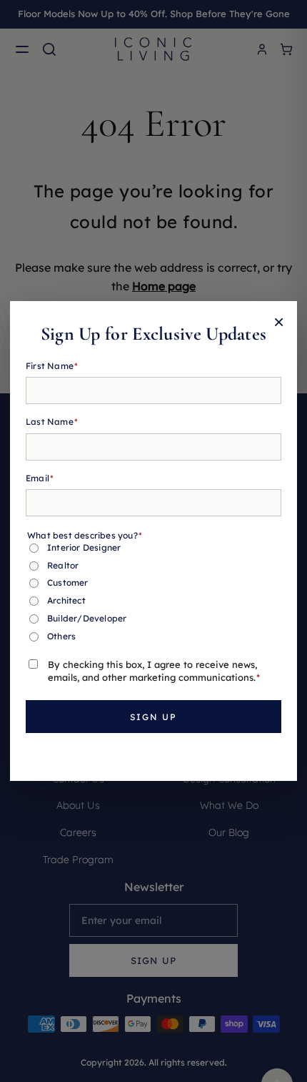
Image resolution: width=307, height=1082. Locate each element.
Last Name (52, 421)
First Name (52, 365)
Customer (68, 582)
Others (61, 636)
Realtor (63, 565)
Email (40, 478)
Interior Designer (84, 547)
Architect (66, 600)
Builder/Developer (86, 618)
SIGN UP (153, 717)
